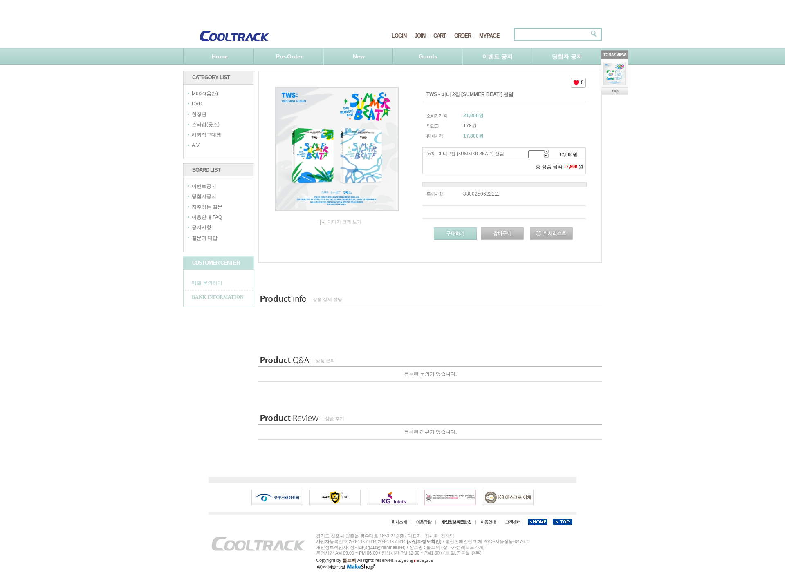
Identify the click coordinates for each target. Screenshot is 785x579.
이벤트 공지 (497, 56)
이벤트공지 (204, 186)
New (359, 56)
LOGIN (399, 36)
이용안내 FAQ (207, 217)
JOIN (420, 36)
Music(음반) (205, 93)
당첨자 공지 (567, 56)
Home (220, 56)
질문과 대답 (205, 238)
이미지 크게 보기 (344, 221)
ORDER (462, 36)
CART (439, 36)
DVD (197, 104)
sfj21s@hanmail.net (384, 547)
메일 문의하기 (207, 283)
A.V (196, 145)
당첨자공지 (204, 197)
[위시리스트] (551, 233)
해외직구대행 (206, 135)
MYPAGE (489, 36)
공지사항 (201, 228)
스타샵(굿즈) (206, 124)
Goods (428, 56)
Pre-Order (289, 56)
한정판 (199, 114)
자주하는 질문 (207, 207)
